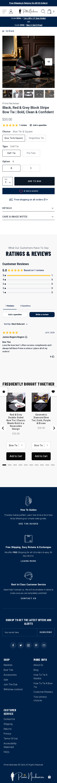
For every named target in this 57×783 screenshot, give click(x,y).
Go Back (10, 31)
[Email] (44, 645)
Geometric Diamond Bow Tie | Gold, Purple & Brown (41, 418)
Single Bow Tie (36, 138)
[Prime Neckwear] (28, 11)
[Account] (11, 11)
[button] (4, 11)
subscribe (46, 632)
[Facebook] (13, 645)
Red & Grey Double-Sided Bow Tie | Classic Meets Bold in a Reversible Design (15, 421)
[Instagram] (28, 645)
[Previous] (3, 428)
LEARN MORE (28, 561)
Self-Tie (11, 153)
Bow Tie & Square (14, 138)
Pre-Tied (31, 153)
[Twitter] (21, 645)
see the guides (28, 523)
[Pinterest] (36, 645)
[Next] (54, 428)
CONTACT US (28, 598)
